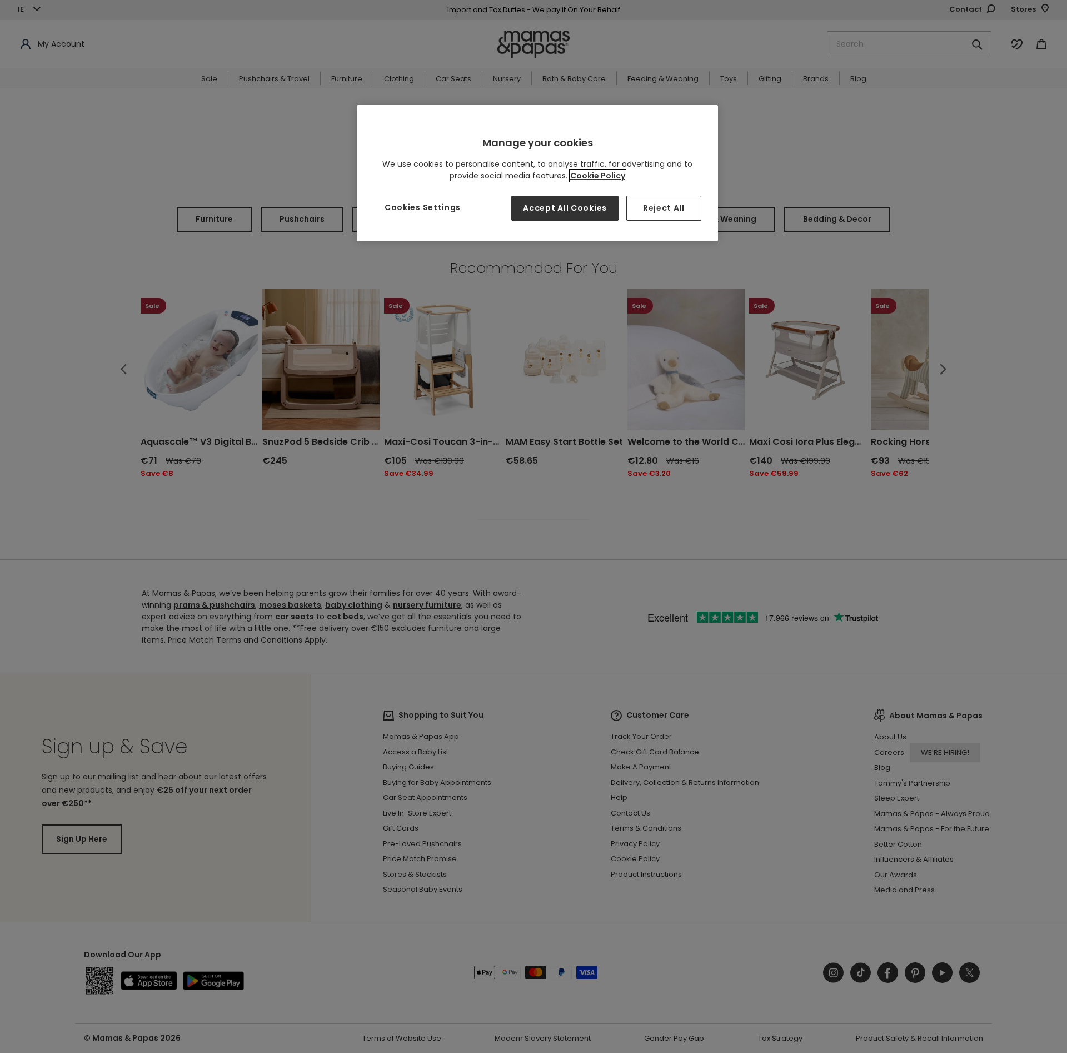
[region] (537, 173)
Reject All (664, 207)
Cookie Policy (597, 175)
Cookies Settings (423, 207)
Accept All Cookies (565, 207)
